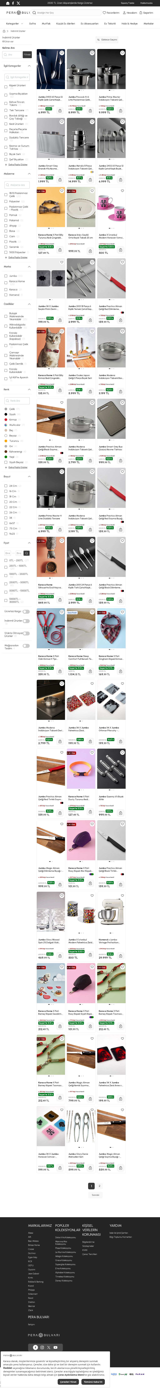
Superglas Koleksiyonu (65, 1264)
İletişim (31, 1324)
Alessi (30, 1233)
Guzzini (31, 1269)
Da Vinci (32, 1253)
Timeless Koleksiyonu (64, 1276)
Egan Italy (32, 1257)
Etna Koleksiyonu (62, 1268)
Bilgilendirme (88, 1242)
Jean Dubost (33, 1273)
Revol (30, 1298)
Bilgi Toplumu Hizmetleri (121, 1237)
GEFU (31, 1265)
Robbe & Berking (35, 1281)
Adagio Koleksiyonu (64, 1256)
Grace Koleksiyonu (63, 1260)
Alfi (29, 1237)
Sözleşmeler (88, 1246)
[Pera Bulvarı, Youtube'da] (55, 1347)
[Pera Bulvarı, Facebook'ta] (35, 1347)
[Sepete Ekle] (60, 1167)
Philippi (31, 1290)
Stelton (31, 1302)
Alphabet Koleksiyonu (65, 1272)
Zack (30, 1310)
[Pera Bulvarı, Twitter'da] (48, 1347)
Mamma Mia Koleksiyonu (61, 1242)
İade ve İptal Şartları (119, 1233)
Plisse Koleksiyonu (63, 1248)
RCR (30, 1261)
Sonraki (95, 1195)
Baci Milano (33, 1241)
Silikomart (33, 1294)
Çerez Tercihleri (89, 1254)
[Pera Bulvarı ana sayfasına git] (43, 1335)
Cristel (31, 1249)
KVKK (85, 1250)
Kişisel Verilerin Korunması (91, 1230)
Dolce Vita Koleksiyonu (65, 1237)
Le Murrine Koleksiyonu (65, 1252)
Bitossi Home (34, 1245)
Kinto (30, 1277)
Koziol (31, 1286)
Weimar (31, 1306)
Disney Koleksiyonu (63, 1280)
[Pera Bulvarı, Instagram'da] (42, 1347)
